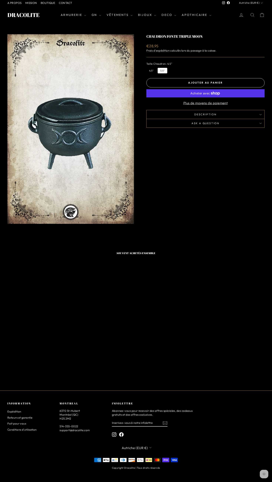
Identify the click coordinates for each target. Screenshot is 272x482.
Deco (167, 15)
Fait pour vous (16, 423)
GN (95, 15)
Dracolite (23, 15)
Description (205, 114)
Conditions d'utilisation (22, 429)
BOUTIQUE (48, 3)
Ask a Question (205, 123)
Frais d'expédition (157, 50)
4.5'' (151, 70)
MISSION (31, 3)
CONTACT (65, 3)
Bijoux (145, 15)
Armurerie (72, 15)
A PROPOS (14, 3)
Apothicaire (195, 15)
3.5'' (162, 70)
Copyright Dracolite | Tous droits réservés (136, 467)
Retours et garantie (20, 417)
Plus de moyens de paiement (205, 103)
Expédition (14, 411)
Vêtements (118, 15)
